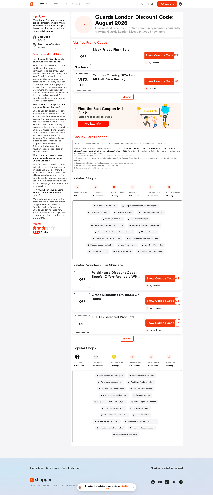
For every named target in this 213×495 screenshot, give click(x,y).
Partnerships (52, 468)
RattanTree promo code (106, 206)
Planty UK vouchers (124, 212)
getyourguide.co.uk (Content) (160, 362)
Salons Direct (98, 192)
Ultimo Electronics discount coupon (142, 421)
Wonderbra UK (117, 362)
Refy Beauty (97, 362)
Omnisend (78, 362)
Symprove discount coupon (143, 428)
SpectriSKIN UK (80, 192)
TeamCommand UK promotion (111, 428)
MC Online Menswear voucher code (143, 238)
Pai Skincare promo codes (111, 382)
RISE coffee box (154, 192)
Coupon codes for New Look (115, 395)
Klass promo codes (99, 251)
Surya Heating (135, 362)
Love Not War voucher (154, 245)
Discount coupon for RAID (101, 245)
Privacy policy (57, 485)
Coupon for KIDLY (123, 251)
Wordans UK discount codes (115, 415)
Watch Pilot (171, 362)
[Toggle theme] (180, 4)
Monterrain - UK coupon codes (108, 238)
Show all (127, 97)
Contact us (167, 468)
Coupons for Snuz (143, 395)
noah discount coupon (139, 219)
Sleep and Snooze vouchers (143, 375)
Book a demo (36, 468)
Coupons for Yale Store (114, 408)
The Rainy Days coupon (142, 389)
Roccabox (133, 192)
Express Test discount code (113, 389)
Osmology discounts (113, 219)
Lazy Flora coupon (128, 245)
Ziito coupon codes (141, 408)
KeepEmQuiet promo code (151, 251)
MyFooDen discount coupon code (145, 225)
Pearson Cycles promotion (152, 212)
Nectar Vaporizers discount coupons (108, 225)
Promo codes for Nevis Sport (111, 375)
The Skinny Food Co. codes (141, 382)
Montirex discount (148, 232)
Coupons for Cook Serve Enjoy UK (111, 402)
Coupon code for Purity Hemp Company (141, 206)
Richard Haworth (173, 192)
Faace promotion (142, 415)
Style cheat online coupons (126, 434)
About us (155, 468)
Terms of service (71, 485)
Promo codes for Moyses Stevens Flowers (115, 232)
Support (179, 468)
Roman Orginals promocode (145, 402)
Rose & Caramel (117, 192)
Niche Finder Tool (71, 468)
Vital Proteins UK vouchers (107, 421)
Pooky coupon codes (99, 212)
